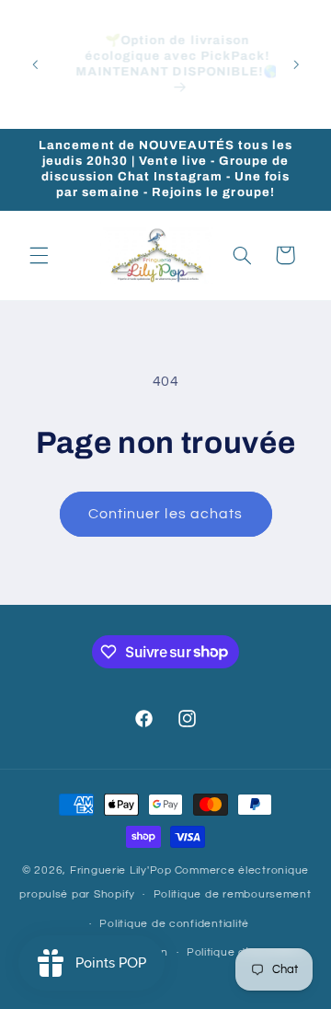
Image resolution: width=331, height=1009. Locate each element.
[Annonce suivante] (296, 64)
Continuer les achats (165, 513)
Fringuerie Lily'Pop (121, 870)
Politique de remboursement (233, 894)
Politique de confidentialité (174, 924)
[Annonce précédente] (35, 64)
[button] (38, 255)
